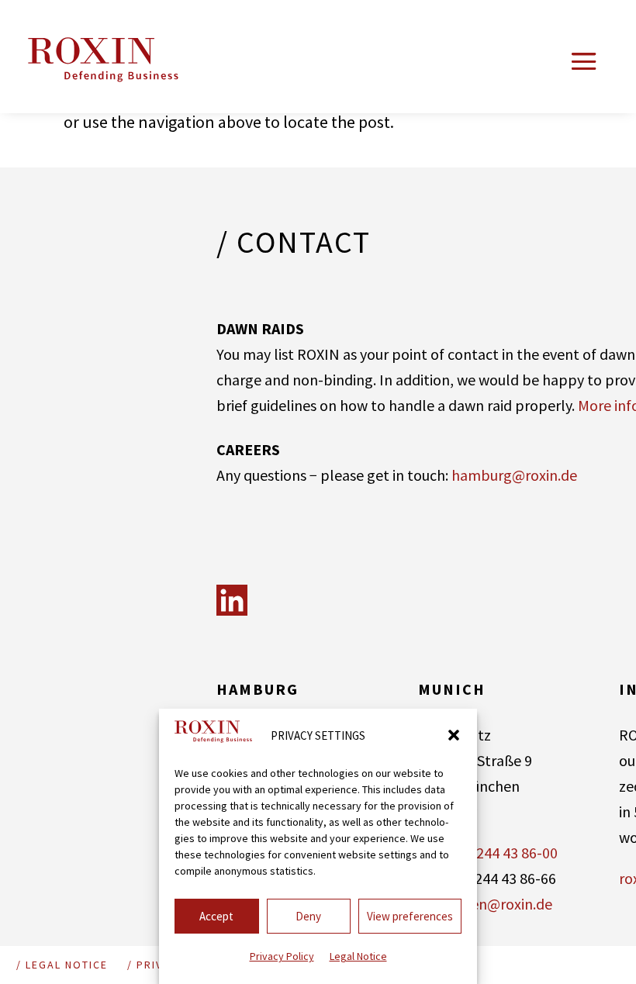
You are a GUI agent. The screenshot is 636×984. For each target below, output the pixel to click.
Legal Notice (358, 956)
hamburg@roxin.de (514, 475)
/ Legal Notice (62, 965)
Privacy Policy (282, 956)
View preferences (410, 916)
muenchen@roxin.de (485, 903)
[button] (453, 735)
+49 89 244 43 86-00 (494, 852)
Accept (216, 916)
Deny (308, 916)
